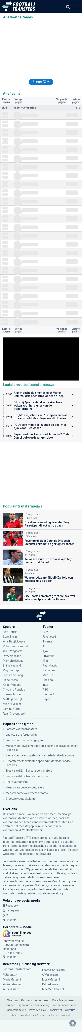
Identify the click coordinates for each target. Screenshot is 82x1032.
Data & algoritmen (63, 1000)
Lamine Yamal (12, 708)
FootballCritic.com (53, 970)
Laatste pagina (75, 101)
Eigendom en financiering (34, 1005)
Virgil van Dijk (11, 670)
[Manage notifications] (72, 1023)
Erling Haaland (12, 665)
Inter (45, 684)
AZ (44, 646)
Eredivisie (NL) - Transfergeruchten (28, 776)
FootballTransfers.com (17, 969)
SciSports (45, 853)
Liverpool (48, 694)
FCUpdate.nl (10, 974)
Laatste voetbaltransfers (21, 729)
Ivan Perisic (10, 631)
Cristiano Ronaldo (14, 689)
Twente (47, 641)
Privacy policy (37, 1010)
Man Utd (48, 675)
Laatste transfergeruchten (22, 734)
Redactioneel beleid (65, 1005)
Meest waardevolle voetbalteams (27, 793)
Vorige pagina (18, 101)
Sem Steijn (10, 636)
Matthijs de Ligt (13, 699)
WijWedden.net (12, 984)
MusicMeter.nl (51, 979)
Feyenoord (49, 636)
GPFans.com (50, 974)
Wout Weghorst (12, 651)
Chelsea (48, 680)
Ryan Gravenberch (14, 713)
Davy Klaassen (12, 655)
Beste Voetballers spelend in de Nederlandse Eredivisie (40, 755)
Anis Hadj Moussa (14, 641)
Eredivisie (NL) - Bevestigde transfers (29, 770)
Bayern (47, 699)
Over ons (12, 1000)
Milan (46, 660)
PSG (45, 689)
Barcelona (49, 670)
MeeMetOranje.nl (53, 989)
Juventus (48, 655)
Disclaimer (55, 1010)
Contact (10, 1005)
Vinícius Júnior (12, 704)
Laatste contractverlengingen (24, 740)
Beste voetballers (17, 781)
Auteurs (70, 1010)
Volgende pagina (61, 101)
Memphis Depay (13, 660)
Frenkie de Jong (13, 675)
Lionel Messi (11, 680)
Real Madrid (50, 665)
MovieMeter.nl (12, 979)
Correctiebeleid (16, 1010)
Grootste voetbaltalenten (21, 798)
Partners (26, 1000)
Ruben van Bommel (15, 646)
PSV (45, 631)
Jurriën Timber (12, 694)
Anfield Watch (11, 989)
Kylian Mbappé (12, 684)
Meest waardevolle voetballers (25, 787)
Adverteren (42, 1000)
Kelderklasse (50, 984)
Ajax (45, 651)
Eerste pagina (6, 101)
